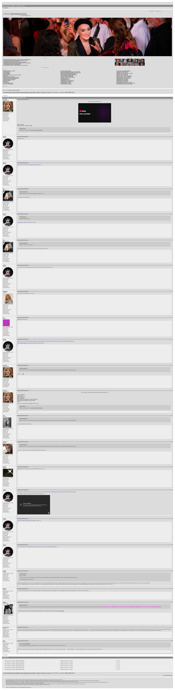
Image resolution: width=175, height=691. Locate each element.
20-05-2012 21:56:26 (24, 489)
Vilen (4, 640)
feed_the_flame (6, 627)
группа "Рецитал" (6, 82)
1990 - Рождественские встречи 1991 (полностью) (69, 73)
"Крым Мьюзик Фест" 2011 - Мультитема (123, 78)
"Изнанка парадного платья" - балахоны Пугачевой (12, 74)
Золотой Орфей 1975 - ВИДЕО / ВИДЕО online (69, 74)
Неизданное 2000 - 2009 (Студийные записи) (11, 78)
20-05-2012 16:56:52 (24, 162)
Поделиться (19, 99)
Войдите (9, 90)
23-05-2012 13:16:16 (24, 588)
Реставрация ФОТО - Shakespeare (67, 81)
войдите (32, 130)
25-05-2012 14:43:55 (24, 602)
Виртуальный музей (6, 71)
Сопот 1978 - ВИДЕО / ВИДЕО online (67, 75)
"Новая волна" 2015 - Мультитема (122, 80)
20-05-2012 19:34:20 (24, 365)
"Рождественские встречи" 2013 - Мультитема (124, 83)
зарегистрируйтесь (16, 90)
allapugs (4, 602)
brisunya (4, 588)
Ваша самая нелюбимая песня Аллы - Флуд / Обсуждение (71, 72)
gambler (4, 570)
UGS (4, 188)
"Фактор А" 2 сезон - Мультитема (122, 74)
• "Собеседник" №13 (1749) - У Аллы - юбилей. (11, 61)
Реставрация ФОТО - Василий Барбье (67, 80)
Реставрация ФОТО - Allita (65, 79)
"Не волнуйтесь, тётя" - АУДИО (121, 81)
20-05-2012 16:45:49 (24, 99)
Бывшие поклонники (6, 80)
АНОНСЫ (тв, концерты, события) (9, 70)
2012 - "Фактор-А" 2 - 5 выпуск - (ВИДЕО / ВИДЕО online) (14, 662)
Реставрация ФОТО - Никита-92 (66, 83)
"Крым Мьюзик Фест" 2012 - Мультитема (123, 77)
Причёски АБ (5, 75)
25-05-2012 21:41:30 (24, 640)
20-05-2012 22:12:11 (24, 518)
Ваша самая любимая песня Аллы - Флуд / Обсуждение (70, 71)
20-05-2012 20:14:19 (24, 390)
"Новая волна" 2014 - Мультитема (122, 79)
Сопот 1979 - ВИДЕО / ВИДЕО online (67, 76)
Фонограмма (5, 81)
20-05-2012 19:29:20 (24, 339)
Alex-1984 (5, 99)
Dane (4, 415)
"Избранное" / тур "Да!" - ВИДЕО (122, 72)
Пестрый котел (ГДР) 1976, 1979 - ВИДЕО (68, 77)
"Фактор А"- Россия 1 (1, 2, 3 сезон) (43, 92)
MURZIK (4, 466)
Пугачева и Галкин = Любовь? (66, 70)
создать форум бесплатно (167, 675)
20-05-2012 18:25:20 (24, 317)
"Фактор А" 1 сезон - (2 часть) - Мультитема (124, 76)
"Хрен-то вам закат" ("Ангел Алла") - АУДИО (124, 82)
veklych (4, 136)
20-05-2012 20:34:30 (24, 441)
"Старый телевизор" (6, 72)
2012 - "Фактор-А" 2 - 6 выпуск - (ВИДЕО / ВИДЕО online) (14, 669)
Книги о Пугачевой (6, 73)
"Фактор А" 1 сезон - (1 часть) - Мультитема (124, 75)
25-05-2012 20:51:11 (24, 627)
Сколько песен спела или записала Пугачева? (11, 77)
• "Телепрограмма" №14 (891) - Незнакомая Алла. (11, 64)
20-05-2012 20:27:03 (24, 415)
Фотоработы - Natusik (64, 78)
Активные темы (5, 7)
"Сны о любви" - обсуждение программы (123, 70)
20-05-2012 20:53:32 (24, 466)
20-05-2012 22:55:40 (24, 544)
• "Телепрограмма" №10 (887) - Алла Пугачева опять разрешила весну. (15, 65)
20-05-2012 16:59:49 (24, 188)
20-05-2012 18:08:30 (24, 291)
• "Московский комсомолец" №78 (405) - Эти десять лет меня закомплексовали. (17, 59)
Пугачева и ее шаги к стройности (9, 76)
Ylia (3, 317)
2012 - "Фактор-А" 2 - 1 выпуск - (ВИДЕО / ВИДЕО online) (14, 660)
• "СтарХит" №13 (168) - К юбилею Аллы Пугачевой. (12, 63)
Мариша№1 (5, 291)
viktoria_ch (5, 441)
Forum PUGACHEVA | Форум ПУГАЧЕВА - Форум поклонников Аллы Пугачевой (19, 92)
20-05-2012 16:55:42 (24, 136)
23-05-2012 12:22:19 (24, 570)
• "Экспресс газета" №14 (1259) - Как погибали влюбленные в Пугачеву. (15, 60)
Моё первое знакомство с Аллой (8, 79)
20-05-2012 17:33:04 (24, 265)
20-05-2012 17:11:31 (24, 213)
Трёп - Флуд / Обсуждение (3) (8, 83)
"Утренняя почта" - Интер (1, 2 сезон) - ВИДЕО (124, 73)
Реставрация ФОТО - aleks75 (66, 82)
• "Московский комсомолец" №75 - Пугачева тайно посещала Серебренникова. (17, 62)
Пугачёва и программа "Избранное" (122, 71)
